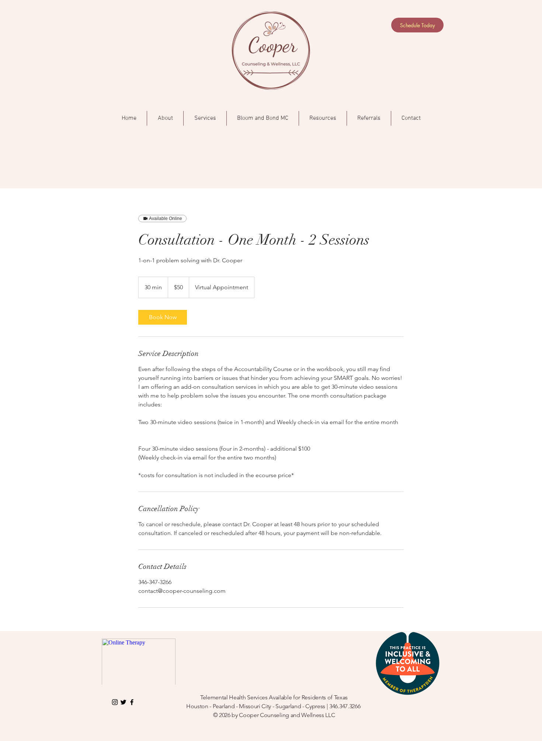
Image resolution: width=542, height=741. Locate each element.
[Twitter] (123, 702)
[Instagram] (115, 702)
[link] (162, 317)
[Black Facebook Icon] (132, 702)
